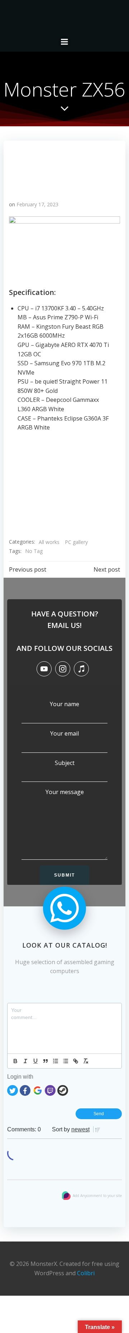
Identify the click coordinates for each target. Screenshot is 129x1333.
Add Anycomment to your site (97, 1195)
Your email (64, 733)
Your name (64, 704)
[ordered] (56, 1061)
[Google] (37, 1089)
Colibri (86, 1273)
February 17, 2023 (37, 204)
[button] (16, 482)
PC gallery (76, 542)
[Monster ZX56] (64, 167)
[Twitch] (50, 1089)
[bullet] (66, 1061)
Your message (65, 792)
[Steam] (62, 1089)
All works (49, 542)
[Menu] (64, 42)
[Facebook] (25, 1089)
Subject (65, 763)
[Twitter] (12, 1089)
